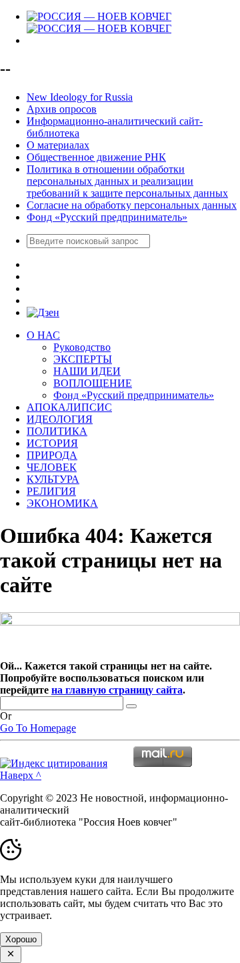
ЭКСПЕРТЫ (82, 359)
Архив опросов (62, 109)
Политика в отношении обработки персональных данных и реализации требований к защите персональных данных (127, 181)
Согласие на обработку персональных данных (132, 205)
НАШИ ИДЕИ (87, 371)
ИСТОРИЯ (52, 443)
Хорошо (21, 939)
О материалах (58, 145)
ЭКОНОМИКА (62, 503)
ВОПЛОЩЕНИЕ (92, 383)
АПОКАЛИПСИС (69, 407)
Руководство (82, 347)
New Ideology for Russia (80, 97)
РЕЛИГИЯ (51, 491)
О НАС (43, 335)
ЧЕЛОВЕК (52, 467)
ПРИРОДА (52, 455)
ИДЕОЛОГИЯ (60, 419)
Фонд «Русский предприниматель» (107, 217)
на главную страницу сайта (117, 690)
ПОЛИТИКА (57, 431)
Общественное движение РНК (96, 157)
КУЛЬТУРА (53, 479)
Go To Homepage (38, 728)
